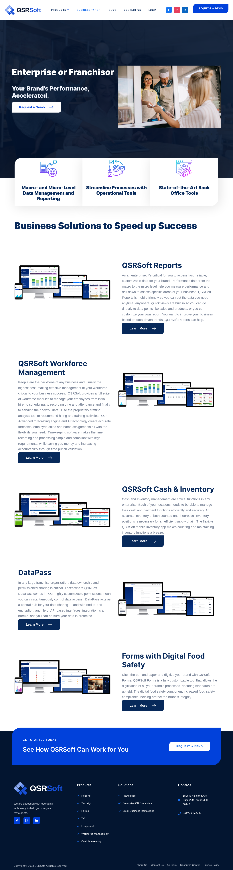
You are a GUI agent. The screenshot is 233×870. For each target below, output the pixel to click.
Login (153, 10)
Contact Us (132, 10)
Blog (112, 10)
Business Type (87, 10)
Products (58, 10)
